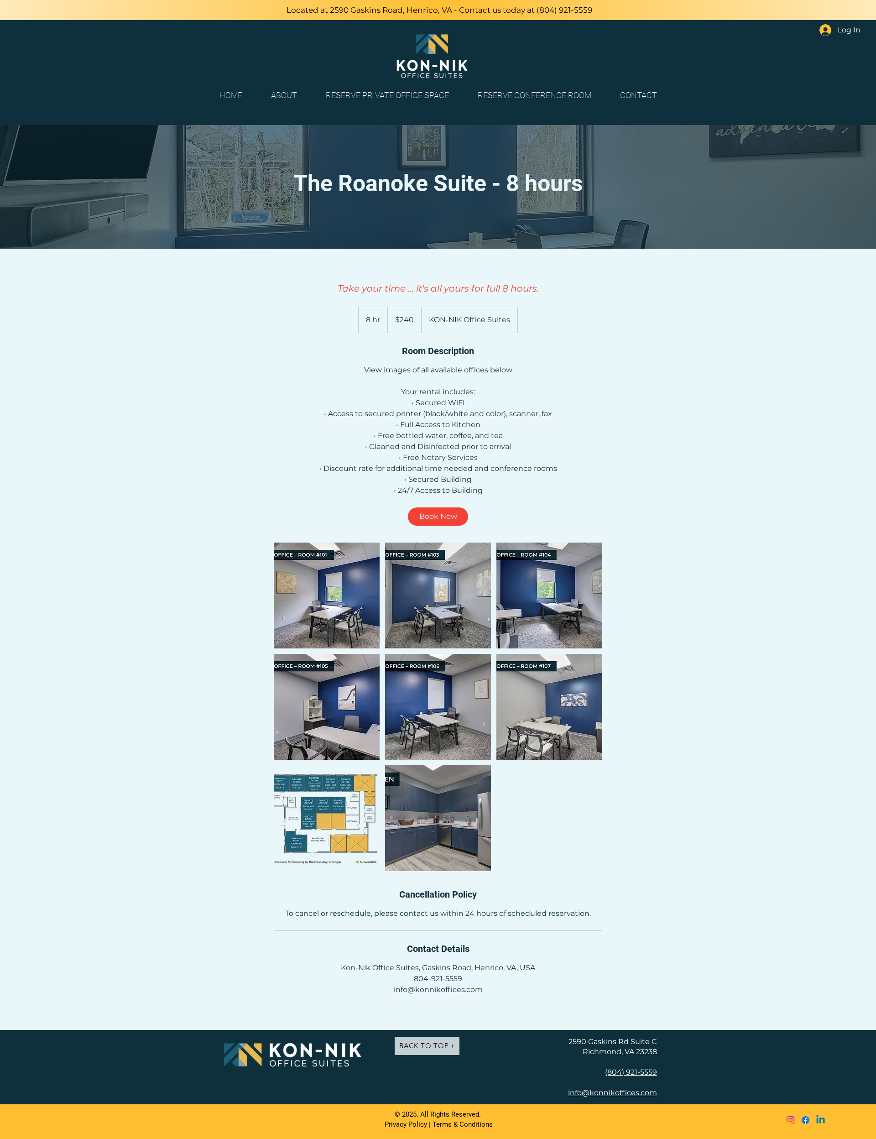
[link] (438, 516)
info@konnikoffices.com (612, 1092)
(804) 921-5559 (564, 10)
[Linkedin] (820, 1120)
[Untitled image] (327, 595)
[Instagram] (790, 1120)
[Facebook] (805, 1120)
